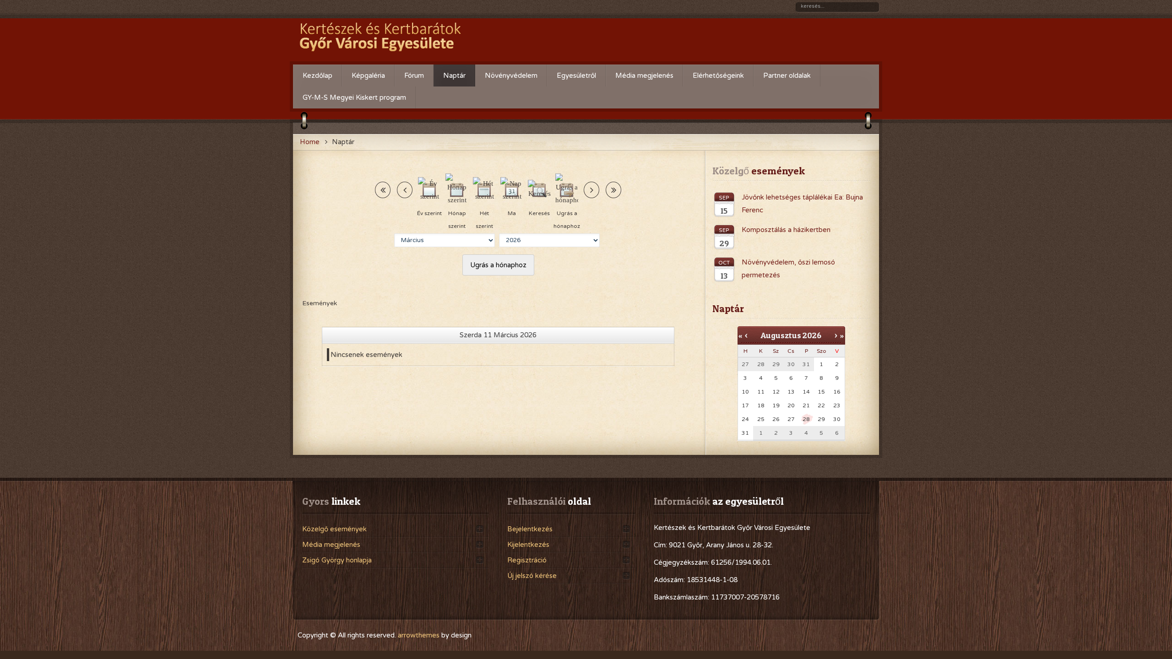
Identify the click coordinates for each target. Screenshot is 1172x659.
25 (761, 419)
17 (745, 405)
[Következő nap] (591, 190)
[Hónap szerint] (456, 190)
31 (745, 433)
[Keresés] (539, 190)
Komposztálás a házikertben (786, 230)
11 (761, 392)
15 (821, 392)
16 (837, 392)
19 (776, 405)
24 (745, 419)
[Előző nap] (404, 190)
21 (806, 405)
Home (310, 142)
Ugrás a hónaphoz (498, 265)
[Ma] (511, 190)
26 (776, 419)
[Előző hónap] (383, 190)
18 (761, 405)
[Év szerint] (429, 190)
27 (791, 419)
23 (837, 405)
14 (806, 392)
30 (837, 419)
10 (745, 392)
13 (791, 392)
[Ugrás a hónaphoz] (566, 190)
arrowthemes (419, 635)
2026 (812, 335)
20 (791, 405)
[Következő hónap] (613, 190)
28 (806, 419)
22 (821, 405)
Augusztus (780, 335)
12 (776, 392)
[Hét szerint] (484, 190)
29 (821, 419)
